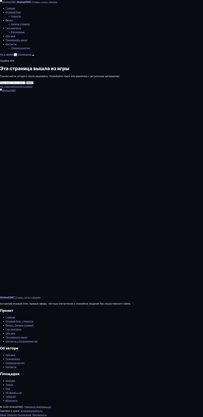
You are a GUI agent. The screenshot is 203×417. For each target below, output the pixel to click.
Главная (10, 8)
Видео (9, 20)
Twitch (9, 384)
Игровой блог (13, 12)
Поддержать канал (16, 40)
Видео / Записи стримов (20, 325)
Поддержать (13, 359)
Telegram (11, 396)
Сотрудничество (20, 48)
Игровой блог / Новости (19, 321)
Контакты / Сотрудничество (22, 341)
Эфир (3, 415)
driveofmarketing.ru (31, 411)
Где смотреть (13, 28)
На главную (7, 86)
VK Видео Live (14, 392)
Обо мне (10, 36)
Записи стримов (20, 24)
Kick (8, 388)
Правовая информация (37, 407)
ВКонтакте (12, 400)
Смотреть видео (23, 86)
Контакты (11, 44)
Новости (16, 16)
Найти (29, 83)
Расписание (18, 32)
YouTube (10, 380)
